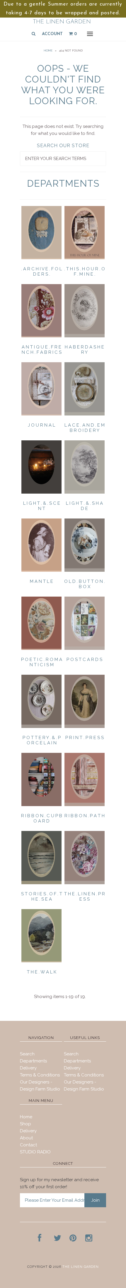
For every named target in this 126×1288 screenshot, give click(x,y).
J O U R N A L (41, 425)
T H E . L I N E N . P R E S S (84, 896)
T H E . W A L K (41, 972)
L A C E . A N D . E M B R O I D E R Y (84, 428)
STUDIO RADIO (35, 1152)
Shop (25, 1123)
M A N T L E (41, 581)
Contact (28, 1145)
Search (27, 1054)
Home (48, 50)
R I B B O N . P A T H (84, 815)
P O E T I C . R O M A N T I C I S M (41, 662)
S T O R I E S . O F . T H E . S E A (41, 896)
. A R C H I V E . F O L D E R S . (41, 271)
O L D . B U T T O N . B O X (84, 584)
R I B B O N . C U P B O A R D (41, 818)
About (26, 1138)
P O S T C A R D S (84, 659)
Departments (33, 1061)
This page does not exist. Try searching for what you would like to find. (63, 130)
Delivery (28, 1068)
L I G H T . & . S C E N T (41, 506)
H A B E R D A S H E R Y (84, 349)
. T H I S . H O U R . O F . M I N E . (84, 271)
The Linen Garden (62, 22)
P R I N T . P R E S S (84, 737)
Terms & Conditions (40, 1075)
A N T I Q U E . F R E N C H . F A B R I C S (42, 349)
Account (52, 34)
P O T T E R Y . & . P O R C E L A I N (42, 740)
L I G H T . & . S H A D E (84, 506)
